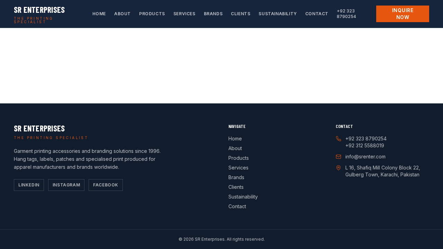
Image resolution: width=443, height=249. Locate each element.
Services (184, 13)
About (122, 13)
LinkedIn (28, 184)
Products (152, 13)
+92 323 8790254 (346, 13)
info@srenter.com (365, 156)
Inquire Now (403, 13)
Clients (240, 13)
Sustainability (278, 13)
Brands (213, 13)
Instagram (66, 184)
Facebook (105, 184)
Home (99, 13)
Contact (316, 13)
